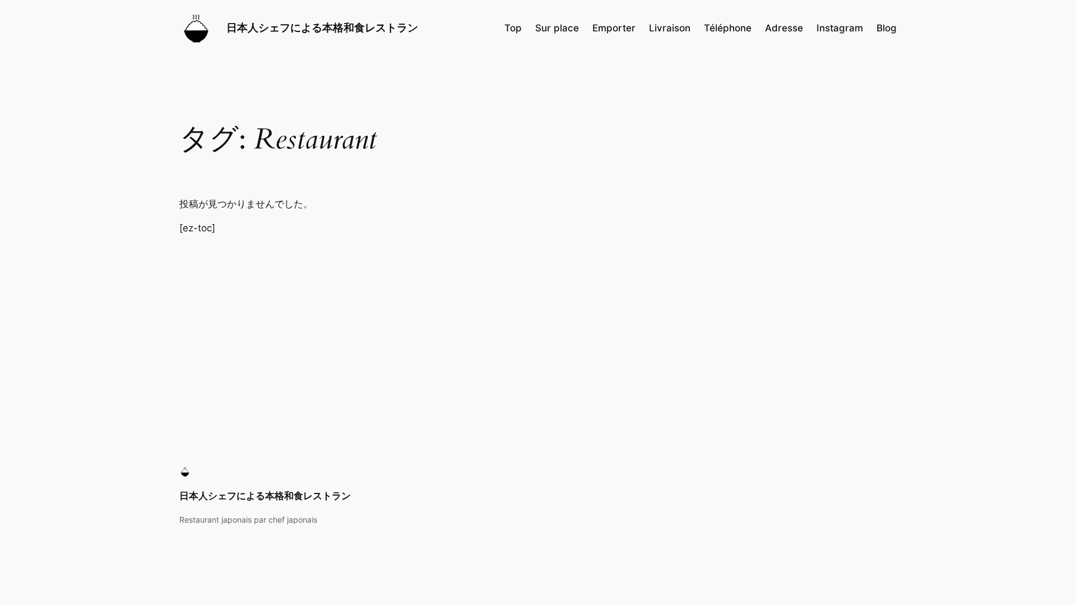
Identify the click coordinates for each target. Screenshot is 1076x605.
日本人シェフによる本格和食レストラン (322, 27)
